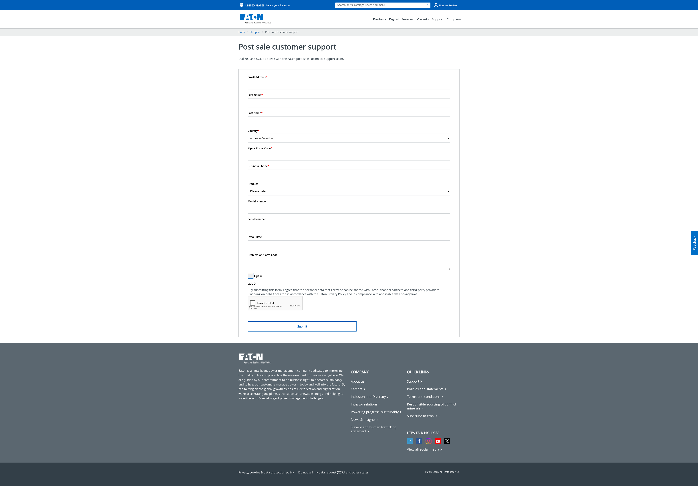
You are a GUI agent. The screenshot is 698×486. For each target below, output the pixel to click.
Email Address (257, 77)
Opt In (258, 276)
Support (255, 32)
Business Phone (258, 166)
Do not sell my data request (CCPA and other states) (334, 472)
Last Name (255, 113)
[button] (694, 243)
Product (253, 183)
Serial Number (257, 219)
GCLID (252, 283)
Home (242, 32)
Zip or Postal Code (260, 148)
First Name (255, 95)
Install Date (255, 237)
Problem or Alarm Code (262, 255)
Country (253, 130)
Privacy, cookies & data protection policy (266, 472)
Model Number (257, 201)
